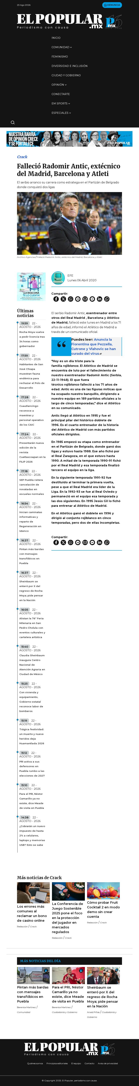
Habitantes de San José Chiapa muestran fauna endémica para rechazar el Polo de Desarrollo (32, 376)
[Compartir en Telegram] (78, 299)
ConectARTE (61, 94)
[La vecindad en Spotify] (31, 286)
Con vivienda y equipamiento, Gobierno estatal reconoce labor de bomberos (31, 702)
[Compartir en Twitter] (63, 299)
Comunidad (60, 47)
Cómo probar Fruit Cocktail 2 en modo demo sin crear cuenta (103, 910)
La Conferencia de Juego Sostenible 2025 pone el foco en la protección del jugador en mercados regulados (67, 918)
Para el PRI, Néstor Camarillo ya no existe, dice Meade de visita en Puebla (31, 800)
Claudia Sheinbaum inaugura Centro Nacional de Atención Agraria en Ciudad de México (32, 665)
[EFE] (58, 278)
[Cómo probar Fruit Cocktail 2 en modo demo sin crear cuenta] (103, 890)
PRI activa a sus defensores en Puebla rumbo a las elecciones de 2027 (32, 768)
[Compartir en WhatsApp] (70, 299)
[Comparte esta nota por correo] (85, 299)
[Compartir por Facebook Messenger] (92, 299)
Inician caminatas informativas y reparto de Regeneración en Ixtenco (30, 521)
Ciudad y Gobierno (66, 75)
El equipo (76, 1063)
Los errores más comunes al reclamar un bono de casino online (32, 914)
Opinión (58, 84)
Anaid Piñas (93, 1012)
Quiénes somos (35, 1063)
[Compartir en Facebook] (56, 299)
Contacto (89, 1063)
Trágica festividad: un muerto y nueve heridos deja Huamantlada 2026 (31, 736)
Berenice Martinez (26, 1007)
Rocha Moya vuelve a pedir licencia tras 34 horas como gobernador (32, 339)
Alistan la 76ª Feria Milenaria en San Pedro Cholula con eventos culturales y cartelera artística (32, 628)
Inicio (56, 37)
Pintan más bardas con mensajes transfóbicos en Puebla (31, 556)
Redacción (22, 926)
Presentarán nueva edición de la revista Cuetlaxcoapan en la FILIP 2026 (32, 452)
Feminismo (60, 56)
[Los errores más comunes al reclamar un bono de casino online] (33, 892)
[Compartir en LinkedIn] (99, 299)
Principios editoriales (57, 1063)
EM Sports (60, 103)
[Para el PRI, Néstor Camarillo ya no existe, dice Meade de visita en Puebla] (68, 975)
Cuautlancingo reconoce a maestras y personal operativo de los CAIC (31, 415)
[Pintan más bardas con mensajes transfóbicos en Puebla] (33, 975)
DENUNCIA (113, 5)
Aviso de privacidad (108, 1063)
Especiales (60, 113)
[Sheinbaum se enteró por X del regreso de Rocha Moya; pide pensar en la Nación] (103, 975)
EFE (70, 275)
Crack (22, 157)
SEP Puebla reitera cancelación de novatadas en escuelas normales (31, 486)
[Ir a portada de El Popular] (69, 21)
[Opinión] (69, 138)
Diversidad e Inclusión (70, 66)
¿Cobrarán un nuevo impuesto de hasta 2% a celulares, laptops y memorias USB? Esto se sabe (32, 835)
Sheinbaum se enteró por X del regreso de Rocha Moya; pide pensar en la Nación (31, 591)
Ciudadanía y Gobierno (64, 1012)
